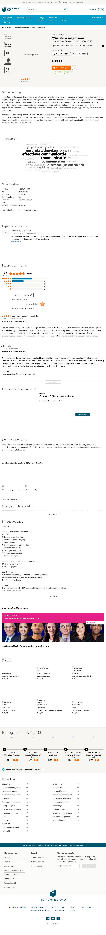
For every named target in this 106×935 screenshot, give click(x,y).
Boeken (9, 27)
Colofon (53, 907)
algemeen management (11, 788)
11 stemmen (24, 81)
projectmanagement (61, 802)
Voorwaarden (9, 866)
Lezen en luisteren (11, 875)
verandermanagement (61, 817)
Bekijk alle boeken (8, 499)
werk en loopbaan (59, 820)
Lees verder (15, 242)
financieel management (11, 802)
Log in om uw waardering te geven (23, 308)
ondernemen (58, 784)
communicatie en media (11, 795)
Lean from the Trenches (10, 676)
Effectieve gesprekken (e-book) (13, 490)
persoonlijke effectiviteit (62, 798)
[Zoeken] (65, 9)
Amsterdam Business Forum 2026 (22, 618)
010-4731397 (99, 18)
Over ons (7, 858)
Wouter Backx (57, 35)
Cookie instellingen (86, 907)
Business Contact (25, 200)
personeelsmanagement (62, 795)
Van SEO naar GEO (43, 676)
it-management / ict (10, 813)
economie (6, 798)
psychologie (57, 806)
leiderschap (6, 820)
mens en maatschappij (10, 827)
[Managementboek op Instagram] (58, 918)
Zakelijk (34, 853)
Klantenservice (10, 853)
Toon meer (52, 382)
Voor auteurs (9, 879)
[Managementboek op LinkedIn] (47, 918)
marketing (6, 824)
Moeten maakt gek (32, 490)
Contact (7, 862)
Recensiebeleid (10, 883)
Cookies (72, 907)
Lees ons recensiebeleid (20, 299)
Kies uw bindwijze (57, 50)
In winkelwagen (62, 68)
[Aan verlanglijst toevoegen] (74, 68)
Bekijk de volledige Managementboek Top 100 (24, 769)
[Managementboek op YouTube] (53, 918)
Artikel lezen (82, 415)
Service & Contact (59, 910)
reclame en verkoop (60, 809)
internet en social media (11, 809)
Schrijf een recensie (21, 295)
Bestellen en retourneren (14, 870)
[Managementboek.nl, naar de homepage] (11, 12)
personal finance (59, 791)
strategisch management (62, 813)
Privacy (63, 907)
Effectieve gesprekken (38, 27)
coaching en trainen (9, 791)
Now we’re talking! (8, 710)
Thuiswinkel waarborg (19, 907)
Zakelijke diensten (38, 858)
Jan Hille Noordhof (70, 35)
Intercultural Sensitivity (80, 710)
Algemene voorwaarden (38, 907)
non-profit (6, 831)
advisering (6, 784)
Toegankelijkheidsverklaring (39, 910)
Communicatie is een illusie (82, 676)
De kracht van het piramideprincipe (50, 710)
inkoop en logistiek (9, 806)
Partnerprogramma (11, 887)
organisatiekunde (59, 788)
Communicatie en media (21, 27)
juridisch (5, 817)
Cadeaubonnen (36, 866)
